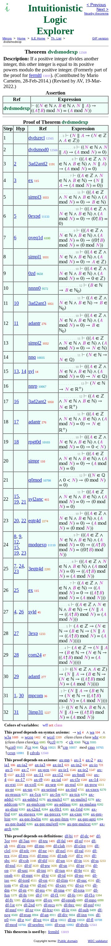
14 (23, 371)
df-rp (72, 919)
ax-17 (20, 779)
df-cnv (61, 885)
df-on (43, 880)
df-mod (11, 924)
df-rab (62, 855)
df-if (27, 865)
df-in (78, 860)
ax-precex (52, 814)
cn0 (13, 747)
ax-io (93, 764)
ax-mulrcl (79, 799)
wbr (95, 737)
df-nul (10, 865)
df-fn (23, 895)
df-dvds (82, 924)
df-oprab (68, 900)
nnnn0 (34, 288)
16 (16, 401)
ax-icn (74, 794)
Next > (103, 9)
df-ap (44, 914)
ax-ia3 (40, 764)
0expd (34, 216)
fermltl (35, 75)
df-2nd (29, 905)
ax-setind (49, 789)
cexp (11, 752)
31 (16, 712)
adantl (34, 676)
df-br (78, 870)
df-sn (63, 865)
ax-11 (38, 774)
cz (29, 747)
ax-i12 (57, 774)
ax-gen (43, 769)
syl (31, 371)
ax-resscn (13, 794)
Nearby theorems (96, 13)
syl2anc (35, 499)
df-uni (23, 870)
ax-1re (55, 794)
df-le (65, 910)
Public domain (68, 941)
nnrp (32, 386)
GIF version (100, 38)
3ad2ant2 (37, 401)
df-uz (37, 919)
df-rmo (42, 855)
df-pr (80, 865)
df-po (79, 875)
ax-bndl (78, 774)
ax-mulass (88, 804)
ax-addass (62, 804)
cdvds (35, 752)
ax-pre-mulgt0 (46, 824)
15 (16, 496)
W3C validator (98, 941)
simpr (33, 460)
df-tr (45, 875)
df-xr (29, 910)
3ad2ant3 (37, 303)
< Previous (96, 4)
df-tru (43, 841)
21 (23, 501)
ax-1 (77, 760)
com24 (35, 654)
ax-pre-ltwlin (30, 819)
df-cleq (80, 845)
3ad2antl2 (37, 163)
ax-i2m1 (34, 809)
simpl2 (34, 343)
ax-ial (56, 779)
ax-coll (30, 784)
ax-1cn (35, 794)
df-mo (39, 845)
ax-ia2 (22, 764)
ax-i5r (75, 779)
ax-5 (9, 769)
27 (16, 633)
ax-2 (89, 760)
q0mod (35, 480)
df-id (62, 875)
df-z (21, 919)
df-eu (21, 845)
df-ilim (62, 880)
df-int (41, 870)
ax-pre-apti (87, 819)
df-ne (42, 850)
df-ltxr (47, 910)
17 (16, 421)
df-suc (82, 880)
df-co (79, 885)
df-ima (59, 890)
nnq (32, 357)
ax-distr (11, 809)
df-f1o (89, 895)
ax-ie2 (83, 769)
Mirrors (7, 38)
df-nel (61, 850)
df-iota (78, 890)
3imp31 (35, 712)
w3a (7, 737)
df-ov (47, 900)
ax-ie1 (63, 769)
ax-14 (93, 779)
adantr (34, 323)
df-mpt (27, 875)
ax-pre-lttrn (59, 819)
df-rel (42, 885)
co (37, 742)
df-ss (95, 860)
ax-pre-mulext (79, 824)
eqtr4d (34, 520)
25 (16, 590)
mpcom (35, 695)
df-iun (60, 870)
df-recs (49, 905)
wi (79, 732)
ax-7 (25, 769)
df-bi (69, 836)
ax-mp (64, 760)
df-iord (24, 880)
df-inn (82, 914)
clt (71, 742)
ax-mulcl (54, 799)
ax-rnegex (27, 814)
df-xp (24, 885)
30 (21, 695)
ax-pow (91, 784)
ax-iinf (71, 789)
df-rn (22, 890)
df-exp (60, 924)
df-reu (23, 855)
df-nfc (24, 850)
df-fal (61, 841)
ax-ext (10, 784)
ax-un (27, 789)
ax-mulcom (36, 804)
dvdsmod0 (38, 149)
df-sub (83, 910)
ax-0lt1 (56, 809)
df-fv (9, 900)
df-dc (84, 836)
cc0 (53, 742)
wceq (29, 737)
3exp (33, 633)
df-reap (25, 914)
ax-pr (9, 789)
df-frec (69, 905)
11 (16, 323)
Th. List (56, 38)
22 (23, 520)
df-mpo (90, 900)
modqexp (37, 544)
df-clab (59, 845)
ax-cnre (76, 814)
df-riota (28, 900)
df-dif (42, 860)
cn (87, 742)
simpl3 (34, 197)
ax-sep (50, 784)
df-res (40, 890)
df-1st (10, 905)
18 (16, 441)
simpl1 (34, 256)
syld (32, 611)
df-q (54, 919)
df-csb (24, 860)
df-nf (79, 841)
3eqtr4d (35, 568)
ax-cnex (92, 789)
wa (92, 732)
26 (21, 611)
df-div (63, 914)
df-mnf (10, 910)
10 (16, 303)
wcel (51, 737)
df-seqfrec (36, 924)
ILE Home (38, 38)
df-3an (24, 841)
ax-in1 (58, 764)
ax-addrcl (30, 799)
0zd (31, 273)
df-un (60, 860)
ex (30, 180)
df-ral (79, 850)
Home (21, 38)
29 (16, 676)
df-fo (72, 895)
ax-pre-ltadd (15, 824)
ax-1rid (77, 809)
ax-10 (20, 774)
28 (16, 654)
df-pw (45, 865)
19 (16, 501)
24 (21, 565)
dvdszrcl (36, 137)
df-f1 (55, 895)
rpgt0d (34, 441)
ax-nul (70, 784)
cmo (91, 747)
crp (65, 747)
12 (16, 541)
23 (23, 553)
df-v (79, 855)
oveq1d (35, 237)
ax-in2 (76, 764)
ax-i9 (38, 779)
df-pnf (89, 905)
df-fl (89, 919)
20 (16, 520)
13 (16, 371)
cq (45, 747)
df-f (39, 895)
